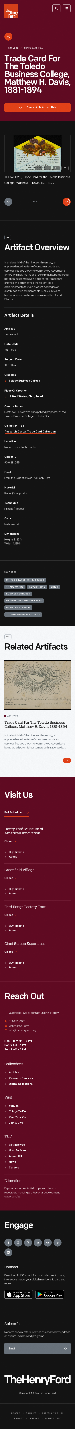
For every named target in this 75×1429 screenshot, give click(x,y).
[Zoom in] (38, 168)
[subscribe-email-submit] (65, 1348)
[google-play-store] (49, 1294)
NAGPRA (15, 1413)
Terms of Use (53, 1418)
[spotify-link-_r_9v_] (8, 1252)
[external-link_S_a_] (37, 1022)
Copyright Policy (53, 1413)
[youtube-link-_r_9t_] (48, 1243)
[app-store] (18, 1294)
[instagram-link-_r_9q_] (18, 1243)
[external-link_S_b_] (37, 1026)
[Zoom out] (47, 168)
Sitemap (34, 1418)
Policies (31, 1413)
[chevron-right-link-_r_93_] (67, 760)
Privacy (19, 1418)
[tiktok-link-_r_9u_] (58, 1243)
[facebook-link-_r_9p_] (8, 1243)
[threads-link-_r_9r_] (28, 1243)
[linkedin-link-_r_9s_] (38, 1243)
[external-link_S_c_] (37, 1030)
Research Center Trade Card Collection (30, 431)
